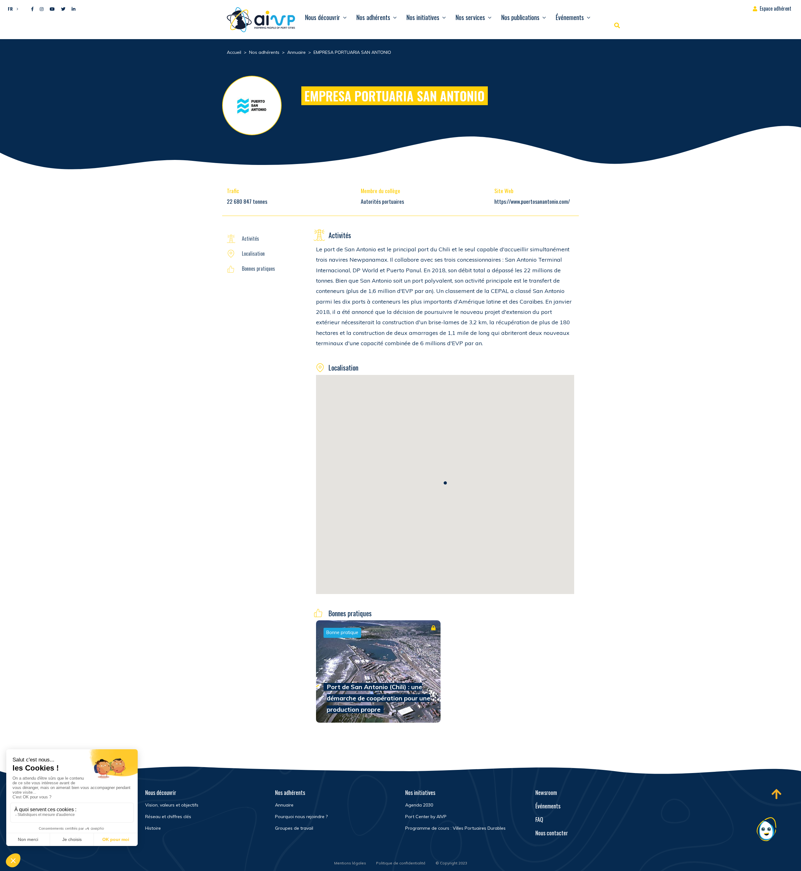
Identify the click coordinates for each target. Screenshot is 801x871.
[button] (11, 8)
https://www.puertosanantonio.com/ (532, 201)
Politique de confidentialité (401, 863)
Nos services (470, 17)
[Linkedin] (74, 9)
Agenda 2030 (419, 805)
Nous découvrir (322, 17)
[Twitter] (63, 9)
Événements (570, 17)
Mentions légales (350, 863)
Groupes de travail (294, 828)
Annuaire (284, 805)
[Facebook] (32, 9)
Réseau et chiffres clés (168, 816)
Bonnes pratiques (258, 268)
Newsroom (546, 792)
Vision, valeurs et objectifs (171, 805)
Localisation (253, 253)
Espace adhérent (775, 8)
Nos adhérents (373, 17)
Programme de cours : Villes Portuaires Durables (455, 828)
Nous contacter (551, 833)
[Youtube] (52, 9)
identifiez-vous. (407, 655)
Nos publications (520, 17)
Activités (250, 238)
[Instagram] (42, 9)
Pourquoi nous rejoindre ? (301, 816)
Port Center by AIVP (425, 816)
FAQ (539, 819)
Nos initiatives (422, 17)
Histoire (153, 828)
